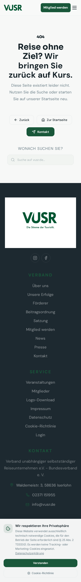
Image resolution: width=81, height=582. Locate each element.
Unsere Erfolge (40, 294)
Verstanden (40, 563)
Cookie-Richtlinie (40, 426)
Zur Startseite (57, 120)
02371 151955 (43, 494)
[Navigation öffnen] (74, 8)
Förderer (40, 303)
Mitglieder (41, 391)
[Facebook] (45, 257)
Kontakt (43, 132)
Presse (40, 347)
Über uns (40, 285)
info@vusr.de (43, 504)
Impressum (41, 408)
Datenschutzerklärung (29, 553)
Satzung (41, 320)
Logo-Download (40, 399)
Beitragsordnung (40, 311)
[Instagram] (35, 257)
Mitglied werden (55, 7)
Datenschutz (40, 417)
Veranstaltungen (40, 382)
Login (40, 434)
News (40, 338)
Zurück (24, 120)
